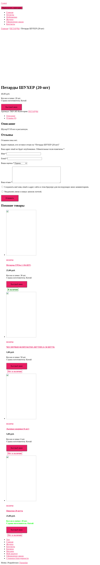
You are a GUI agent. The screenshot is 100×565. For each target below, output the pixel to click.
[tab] (52, 116)
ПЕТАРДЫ (15, 28)
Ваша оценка (7, 163)
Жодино (9, 19)
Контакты (10, 24)
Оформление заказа (15, 22)
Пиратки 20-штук (14, 511)
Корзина (10, 549)
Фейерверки (11, 17)
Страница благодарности (17, 558)
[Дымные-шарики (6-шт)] (21, 418)
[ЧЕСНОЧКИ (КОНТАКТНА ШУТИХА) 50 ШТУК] (21, 337)
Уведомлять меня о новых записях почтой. (23, 192)
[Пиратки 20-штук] (21, 500)
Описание (10, 116)
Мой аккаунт (12, 554)
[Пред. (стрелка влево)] (4, 282)
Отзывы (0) (11, 118)
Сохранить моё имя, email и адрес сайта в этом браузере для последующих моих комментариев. (46, 187)
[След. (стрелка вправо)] (95, 282)
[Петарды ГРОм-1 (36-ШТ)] (21, 255)
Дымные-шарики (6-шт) (17, 429)
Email (4, 158)
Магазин (10, 551)
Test (8, 539)
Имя (3, 154)
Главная (9, 12)
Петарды (10, 15)
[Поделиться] (91, 3)
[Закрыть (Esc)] (97, 3)
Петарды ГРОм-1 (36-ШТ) (18, 265)
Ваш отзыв (6, 182)
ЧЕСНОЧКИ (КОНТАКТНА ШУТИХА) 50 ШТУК (30, 347)
